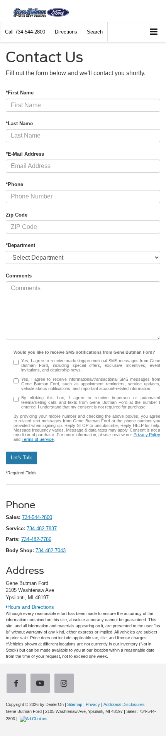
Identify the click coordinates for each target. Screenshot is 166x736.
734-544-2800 (37, 517)
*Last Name (19, 123)
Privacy (93, 704)
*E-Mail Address (25, 154)
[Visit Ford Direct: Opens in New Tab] (34, 718)
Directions (66, 32)
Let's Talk (21, 457)
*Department (20, 245)
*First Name (20, 93)
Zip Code (16, 215)
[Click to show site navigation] (154, 32)
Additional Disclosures (124, 704)
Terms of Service (38, 439)
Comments (19, 276)
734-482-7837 (42, 528)
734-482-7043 (51, 550)
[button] (25, 32)
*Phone (14, 184)
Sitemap (74, 704)
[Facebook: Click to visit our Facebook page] (18, 684)
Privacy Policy (147, 434)
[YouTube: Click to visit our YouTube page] (41, 684)
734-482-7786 (36, 539)
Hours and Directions (30, 607)
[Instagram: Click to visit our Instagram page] (65, 684)
